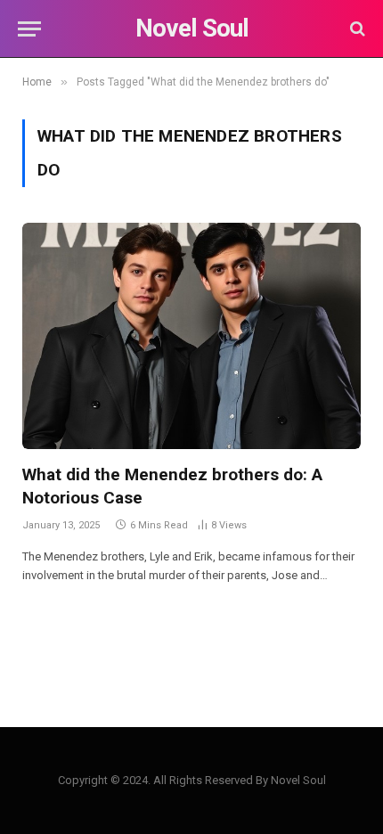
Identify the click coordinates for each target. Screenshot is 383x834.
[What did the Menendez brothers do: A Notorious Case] (191, 335)
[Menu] (29, 29)
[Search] (355, 29)
